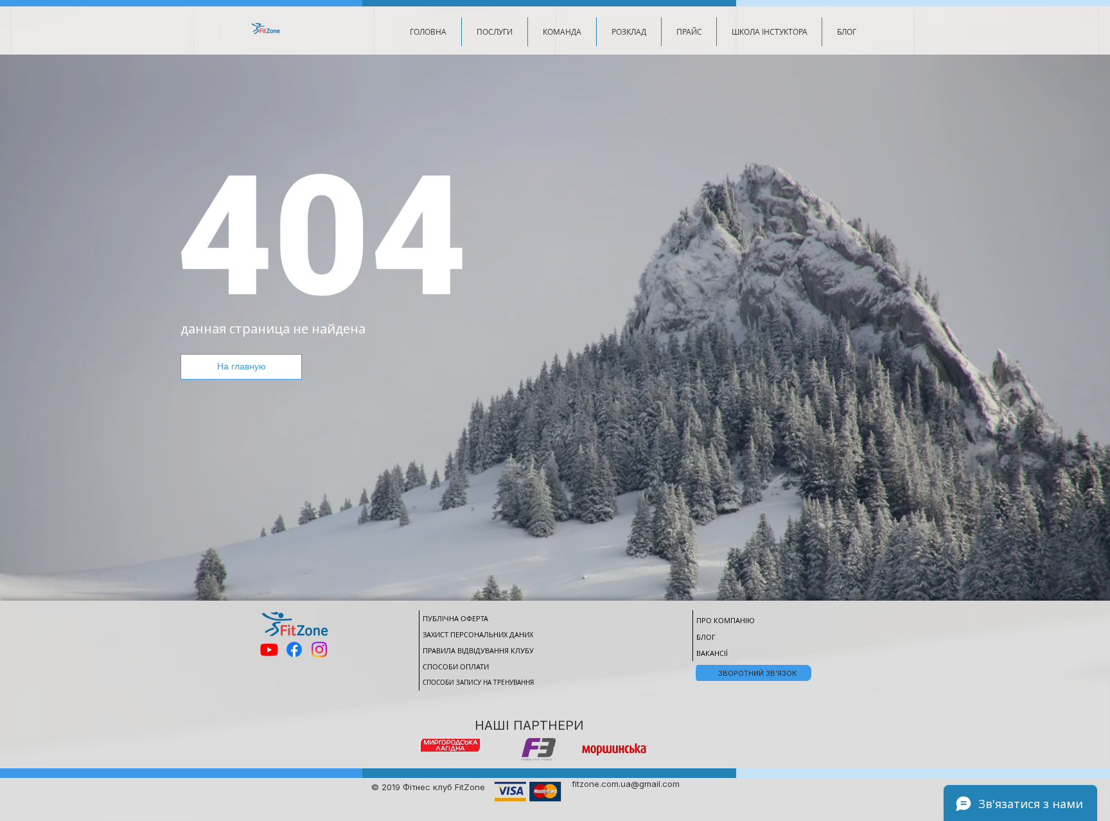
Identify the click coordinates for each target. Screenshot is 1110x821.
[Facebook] (294, 649)
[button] (494, 31)
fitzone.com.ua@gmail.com (626, 784)
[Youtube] (269, 649)
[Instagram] (319, 649)
